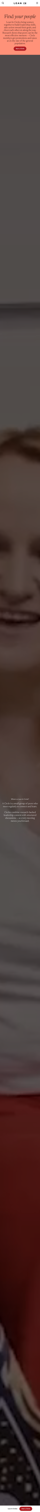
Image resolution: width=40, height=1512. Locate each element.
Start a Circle (20, 48)
